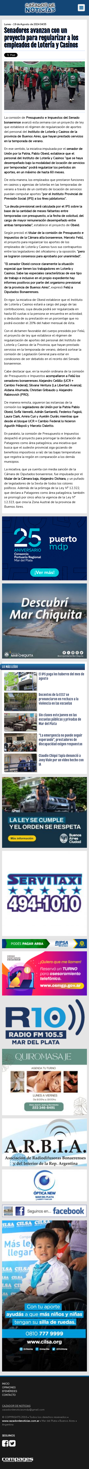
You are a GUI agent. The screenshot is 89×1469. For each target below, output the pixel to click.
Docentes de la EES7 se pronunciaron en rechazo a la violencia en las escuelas (58, 699)
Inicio (6, 1383)
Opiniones (9, 1387)
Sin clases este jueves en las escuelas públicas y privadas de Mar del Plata (60, 719)
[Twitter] (12, 1445)
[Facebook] (5, 1445)
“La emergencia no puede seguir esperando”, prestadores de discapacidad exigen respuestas (60, 739)
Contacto (9, 1395)
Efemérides (9, 1391)
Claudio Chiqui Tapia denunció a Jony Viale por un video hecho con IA (61, 760)
